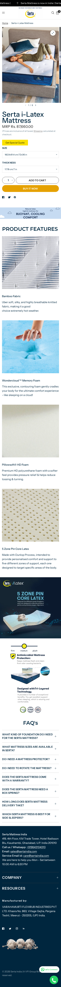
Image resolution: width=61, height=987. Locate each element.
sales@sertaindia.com (23, 851)
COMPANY (12, 877)
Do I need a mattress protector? (26, 759)
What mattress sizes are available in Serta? (27, 748)
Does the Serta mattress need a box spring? (25, 791)
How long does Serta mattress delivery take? (24, 803)
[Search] (53, 12)
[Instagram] (19, 928)
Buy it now (30, 188)
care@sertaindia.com (36, 855)
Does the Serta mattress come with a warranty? (24, 778)
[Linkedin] (26, 928)
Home (5, 23)
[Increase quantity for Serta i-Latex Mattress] (12, 180)
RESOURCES (13, 888)
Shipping (38, 131)
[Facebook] (5, 928)
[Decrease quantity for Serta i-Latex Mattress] (4, 180)
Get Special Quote (15, 142)
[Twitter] (12, 929)
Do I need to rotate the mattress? (26, 768)
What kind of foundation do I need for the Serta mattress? (27, 736)
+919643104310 (36, 847)
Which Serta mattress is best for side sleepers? (26, 816)
